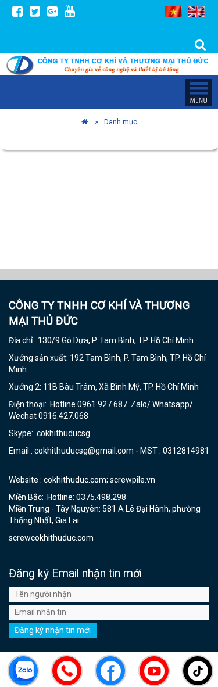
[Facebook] (17, 11)
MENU (198, 92)
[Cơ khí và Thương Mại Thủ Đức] (85, 121)
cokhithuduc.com (63, 537)
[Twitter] (35, 11)
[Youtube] (69, 11)
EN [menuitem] (196, 11)
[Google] (52, 11)
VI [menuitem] (173, 11)
